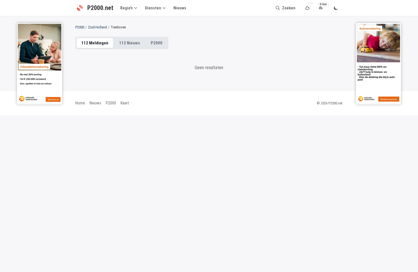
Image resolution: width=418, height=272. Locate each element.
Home (80, 103)
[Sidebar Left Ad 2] (39, 63)
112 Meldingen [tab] (94, 43)
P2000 (79, 27)
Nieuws (179, 8)
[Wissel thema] (336, 8)
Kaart (125, 103)
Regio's (126, 8)
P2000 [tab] (156, 43)
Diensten (153, 8)
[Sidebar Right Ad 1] (378, 63)
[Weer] (307, 8)
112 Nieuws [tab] (129, 43)
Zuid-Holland (97, 27)
